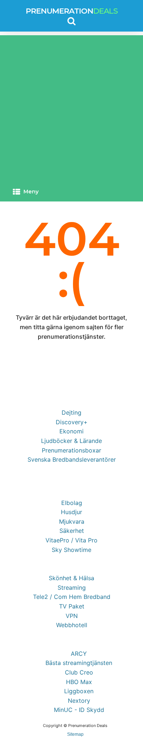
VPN (72, 615)
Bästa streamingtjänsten (78, 662)
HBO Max (79, 682)
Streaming (72, 587)
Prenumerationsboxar (71, 450)
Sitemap (75, 734)
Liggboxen (79, 691)
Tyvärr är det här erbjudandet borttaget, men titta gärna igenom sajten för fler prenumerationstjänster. (71, 327)
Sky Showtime (71, 549)
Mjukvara (71, 521)
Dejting (71, 412)
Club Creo (79, 672)
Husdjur (71, 512)
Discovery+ (72, 422)
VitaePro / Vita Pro (71, 540)
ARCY (79, 653)
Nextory (79, 700)
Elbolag (71, 502)
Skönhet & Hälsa (71, 578)
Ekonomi (71, 431)
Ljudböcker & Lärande (71, 440)
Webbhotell (71, 625)
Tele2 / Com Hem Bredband (71, 596)
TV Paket (71, 606)
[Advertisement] (71, 106)
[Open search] (71, 21)
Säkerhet (71, 530)
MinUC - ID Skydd (79, 709)
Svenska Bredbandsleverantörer (71, 459)
